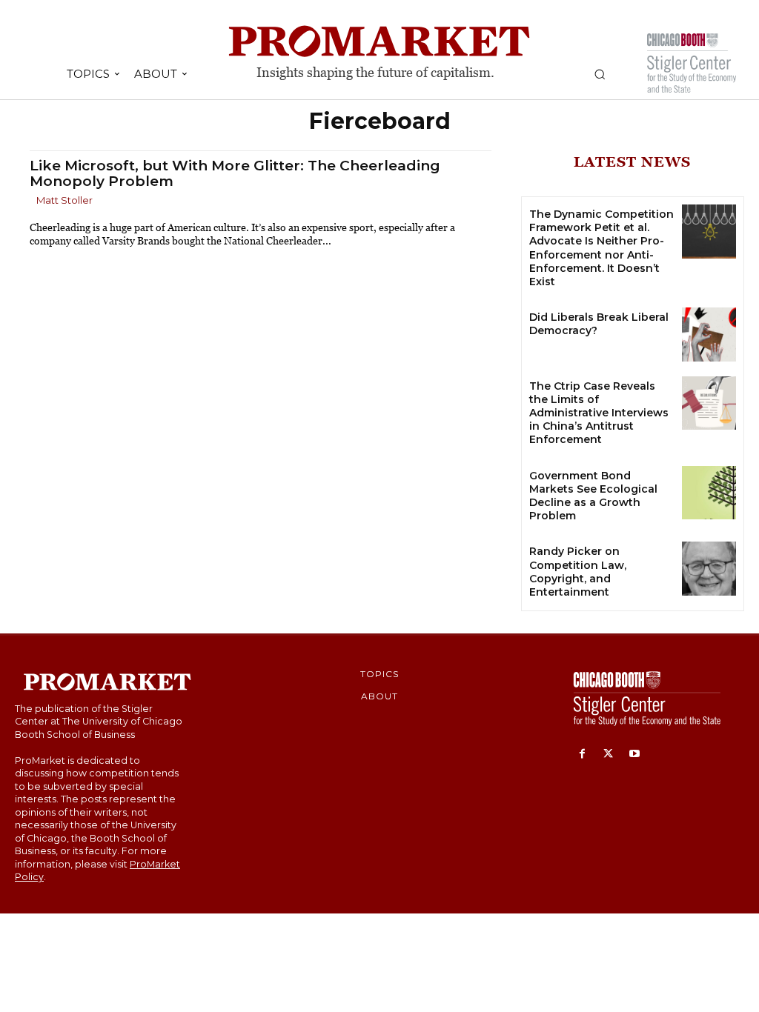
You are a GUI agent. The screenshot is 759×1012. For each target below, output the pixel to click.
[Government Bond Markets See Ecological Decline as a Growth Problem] (709, 493)
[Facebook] (582, 754)
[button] (599, 74)
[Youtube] (634, 754)
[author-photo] (32, 201)
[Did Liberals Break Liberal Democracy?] (709, 334)
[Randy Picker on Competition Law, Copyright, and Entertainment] (709, 569)
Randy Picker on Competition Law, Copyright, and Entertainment (577, 572)
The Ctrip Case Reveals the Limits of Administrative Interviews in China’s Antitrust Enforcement (599, 413)
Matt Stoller (64, 200)
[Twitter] (608, 754)
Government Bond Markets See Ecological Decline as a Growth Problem (593, 496)
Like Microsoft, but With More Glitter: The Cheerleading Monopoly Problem (235, 173)
